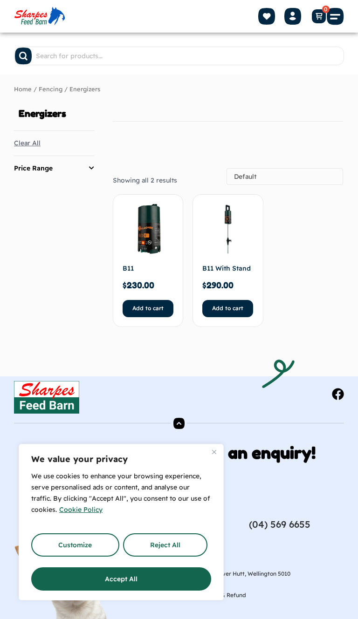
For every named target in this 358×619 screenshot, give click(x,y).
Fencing (50, 89)
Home (23, 89)
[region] (121, 522)
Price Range (33, 168)
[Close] (214, 451)
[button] (335, 16)
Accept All (121, 579)
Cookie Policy (81, 509)
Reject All (165, 545)
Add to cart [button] (148, 308)
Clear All (27, 143)
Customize (75, 545)
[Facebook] (338, 394)
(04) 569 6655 (279, 524)
